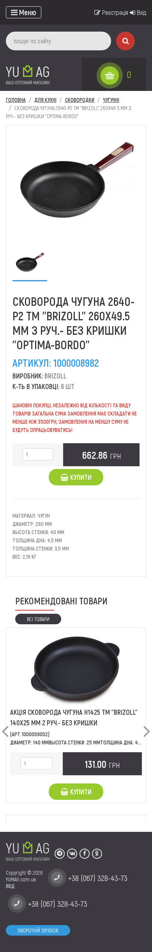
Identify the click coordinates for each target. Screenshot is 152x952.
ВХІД (10, 886)
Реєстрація (114, 12)
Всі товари (38, 619)
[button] (5, 724)
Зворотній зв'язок (38, 930)
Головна (16, 99)
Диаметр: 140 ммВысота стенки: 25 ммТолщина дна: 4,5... (77, 742)
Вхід (140, 12)
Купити (80, 477)
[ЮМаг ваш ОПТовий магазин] (27, 74)
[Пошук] (125, 41)
